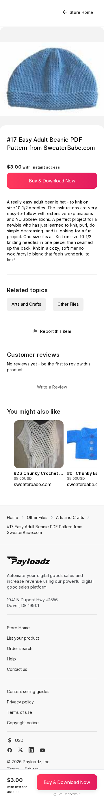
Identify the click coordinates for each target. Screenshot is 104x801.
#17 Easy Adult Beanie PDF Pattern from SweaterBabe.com (44, 529)
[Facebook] (9, 750)
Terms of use (19, 712)
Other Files (68, 304)
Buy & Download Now (52, 181)
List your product (23, 638)
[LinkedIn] (31, 750)
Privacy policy (20, 701)
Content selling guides (28, 691)
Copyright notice (23, 722)
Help (11, 658)
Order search (19, 648)
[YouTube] (42, 750)
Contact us (17, 669)
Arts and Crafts (26, 304)
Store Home (81, 12)
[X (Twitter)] (20, 749)
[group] (39, 454)
